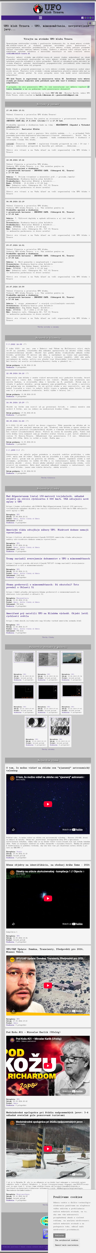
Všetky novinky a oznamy (48, 327)
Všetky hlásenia (48, 478)
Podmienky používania (10, 1247)
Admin (15, 519)
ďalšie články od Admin (30, 519)
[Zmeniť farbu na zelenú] (90, 18)
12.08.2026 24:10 (15, 373)
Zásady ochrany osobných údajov (32, 1247)
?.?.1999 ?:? (13, 450)
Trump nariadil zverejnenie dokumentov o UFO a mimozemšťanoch (48, 558)
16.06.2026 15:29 (15, 402)
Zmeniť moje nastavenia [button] (66, 1245)
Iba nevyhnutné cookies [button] (66, 1240)
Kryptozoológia (22, 1194)
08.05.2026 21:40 (15, 421)
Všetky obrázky (48, 749)
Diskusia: (10, 367)
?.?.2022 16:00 (14, 344)
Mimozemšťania (22, 598)
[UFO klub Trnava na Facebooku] (83, 18)
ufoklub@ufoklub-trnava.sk (18, 54)
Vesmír (19, 852)
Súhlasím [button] (59, 1235)
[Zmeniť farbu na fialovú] (93, 18)
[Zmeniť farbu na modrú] (88, 18)
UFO (18, 515)
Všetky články (48, 637)
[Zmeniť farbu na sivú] (85, 18)
